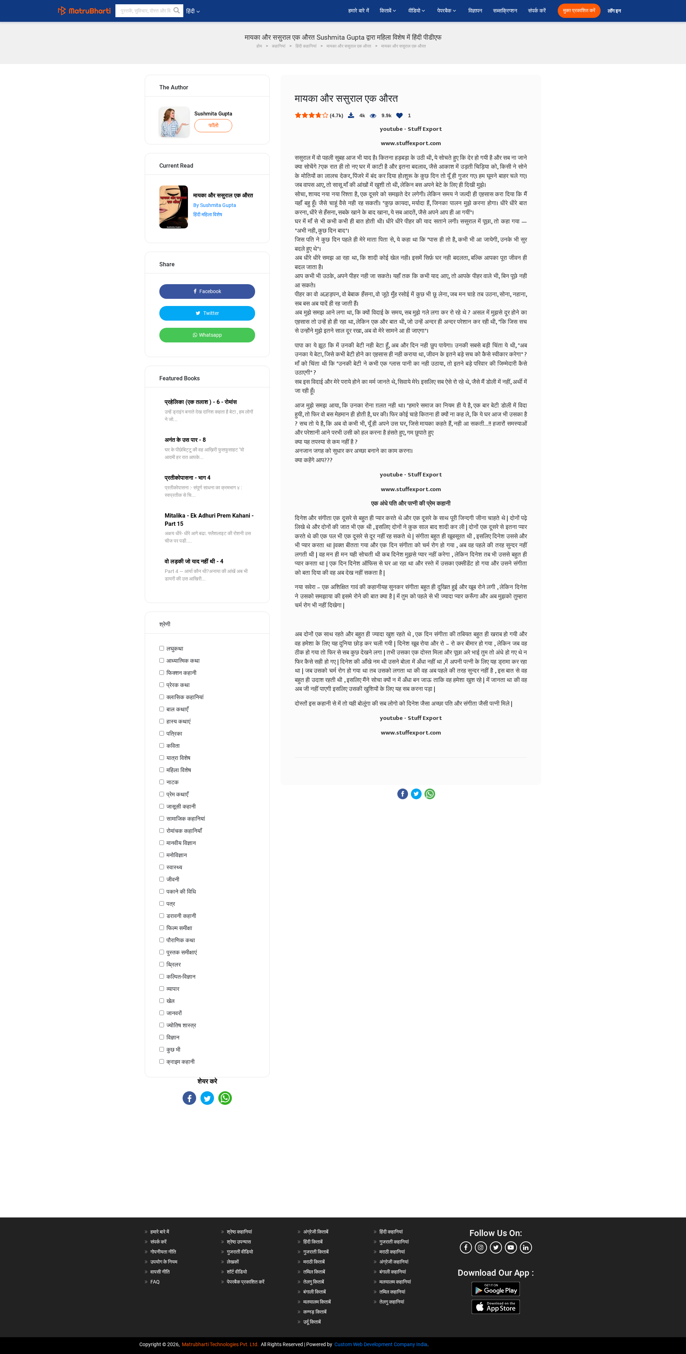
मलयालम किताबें (317, 1302)
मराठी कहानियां (392, 1252)
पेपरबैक (445, 11)
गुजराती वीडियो (240, 1252)
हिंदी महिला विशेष (207, 214)
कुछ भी (173, 1049)
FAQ (155, 1282)
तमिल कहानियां (392, 1292)
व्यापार (172, 988)
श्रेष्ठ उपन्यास (239, 1242)
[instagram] (481, 1247)
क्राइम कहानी (180, 1061)
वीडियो (415, 11)
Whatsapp (210, 335)
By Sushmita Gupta (214, 205)
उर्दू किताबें (312, 1322)
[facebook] (466, 1247)
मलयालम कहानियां (395, 1282)
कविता (173, 745)
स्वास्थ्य (174, 867)
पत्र (170, 903)
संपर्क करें (537, 11)
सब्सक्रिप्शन (505, 11)
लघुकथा (174, 648)
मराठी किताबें (314, 1262)
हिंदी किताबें (313, 1242)
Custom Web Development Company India (380, 1344)
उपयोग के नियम (163, 1262)
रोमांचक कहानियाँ (184, 830)
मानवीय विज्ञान (181, 843)
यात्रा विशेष (178, 758)
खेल (170, 1001)
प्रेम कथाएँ (177, 794)
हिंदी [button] (190, 11)
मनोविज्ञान (176, 855)
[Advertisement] (207, 1167)
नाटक (172, 782)
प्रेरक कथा (178, 685)
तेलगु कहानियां (391, 1302)
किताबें (386, 11)
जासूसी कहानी (181, 806)
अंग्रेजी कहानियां (393, 1262)
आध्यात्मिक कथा (183, 660)
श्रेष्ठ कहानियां (239, 1232)
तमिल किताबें (314, 1272)
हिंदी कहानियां (391, 1232)
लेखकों (233, 1262)
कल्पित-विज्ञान (180, 976)
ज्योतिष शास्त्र (181, 1025)
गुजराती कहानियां (394, 1242)
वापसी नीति (160, 1272)
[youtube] (511, 1247)
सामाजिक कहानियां (185, 818)
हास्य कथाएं (178, 721)
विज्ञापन (475, 11)
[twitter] (496, 1247)
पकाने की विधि (181, 891)
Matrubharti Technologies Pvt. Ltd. (221, 1344)
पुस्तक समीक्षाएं (181, 952)
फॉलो (213, 125)
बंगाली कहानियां (392, 1272)
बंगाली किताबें (314, 1292)
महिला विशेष (178, 770)
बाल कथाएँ (177, 709)
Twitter (210, 313)
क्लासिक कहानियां (185, 697)
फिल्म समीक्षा (179, 928)
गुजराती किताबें (316, 1252)
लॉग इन (615, 11)
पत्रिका (174, 733)
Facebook (209, 291)
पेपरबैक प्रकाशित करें (245, 1282)
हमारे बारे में (358, 11)
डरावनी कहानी (181, 916)
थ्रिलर (173, 964)
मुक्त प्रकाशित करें (579, 10)
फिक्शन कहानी (181, 672)
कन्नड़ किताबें (315, 1312)
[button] (176, 10)
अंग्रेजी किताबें (315, 1232)
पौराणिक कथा (180, 940)
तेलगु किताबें (313, 1282)
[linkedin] (526, 1247)
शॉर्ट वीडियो (237, 1272)
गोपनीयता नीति (163, 1252)
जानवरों (174, 1013)
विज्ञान (172, 1037)
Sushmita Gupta (213, 113)
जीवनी (172, 879)
